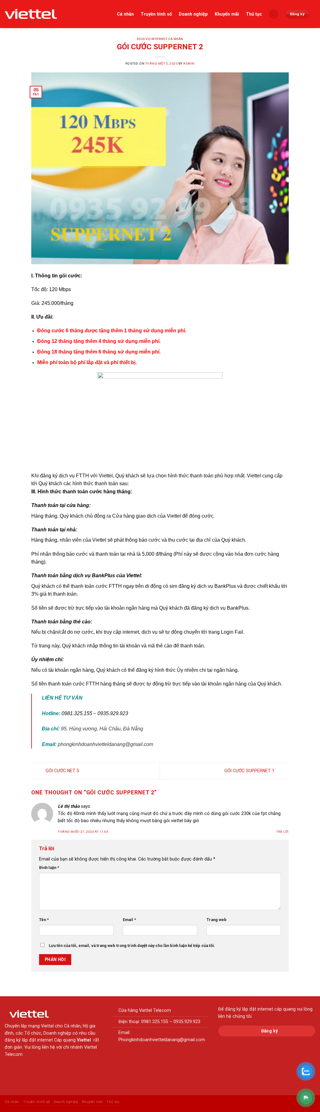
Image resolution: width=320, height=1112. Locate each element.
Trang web (217, 919)
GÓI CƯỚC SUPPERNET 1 (250, 770)
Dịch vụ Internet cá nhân (160, 39)
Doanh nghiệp (193, 14)
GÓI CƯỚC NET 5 (61, 770)
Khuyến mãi (227, 14)
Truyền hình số (156, 14)
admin (189, 63)
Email (129, 919)
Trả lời (282, 831)
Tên (44, 919)
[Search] (273, 13)
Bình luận (49, 867)
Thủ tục (254, 14)
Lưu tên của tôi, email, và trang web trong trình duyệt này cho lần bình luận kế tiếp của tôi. (132, 945)
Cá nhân (125, 14)
